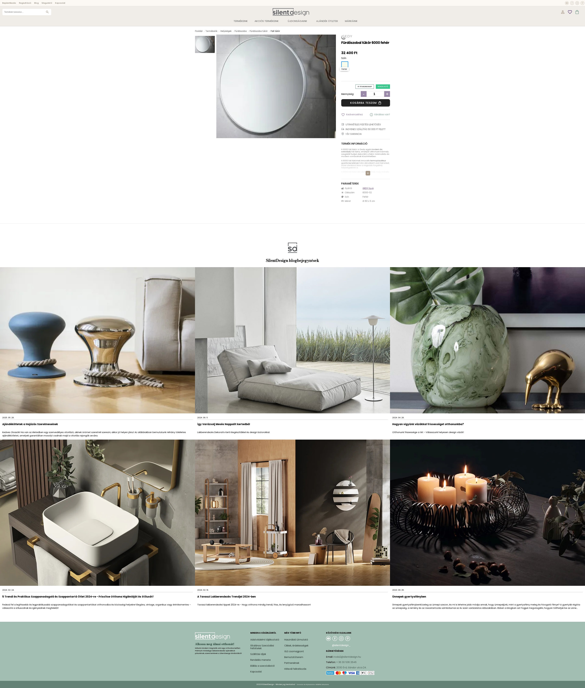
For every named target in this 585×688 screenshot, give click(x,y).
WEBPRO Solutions (322, 684)
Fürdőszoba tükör (259, 31)
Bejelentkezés (9, 3)
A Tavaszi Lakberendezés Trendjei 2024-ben (226, 596)
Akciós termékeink (267, 21)
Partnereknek (291, 663)
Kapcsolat (60, 3)
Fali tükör (275, 31)
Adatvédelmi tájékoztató (264, 639)
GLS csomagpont (294, 651)
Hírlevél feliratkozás (295, 668)
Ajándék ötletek (327, 21)
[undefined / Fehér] (345, 65)
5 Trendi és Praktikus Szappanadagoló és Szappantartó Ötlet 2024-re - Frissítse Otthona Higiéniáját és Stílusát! (78, 596)
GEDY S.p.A (368, 188)
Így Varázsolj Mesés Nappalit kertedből (223, 424)
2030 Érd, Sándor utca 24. (351, 667)
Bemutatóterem (293, 657)
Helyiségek (226, 31)
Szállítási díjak (258, 654)
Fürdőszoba (241, 31)
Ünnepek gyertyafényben (409, 596)
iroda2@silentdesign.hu (347, 657)
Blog (36, 3)
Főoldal (198, 31)
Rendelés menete (260, 659)
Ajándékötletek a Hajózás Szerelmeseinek (30, 424)
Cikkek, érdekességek (296, 645)
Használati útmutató (296, 639)
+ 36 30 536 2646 (346, 662)
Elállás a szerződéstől (262, 665)
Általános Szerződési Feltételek (262, 647)
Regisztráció (25, 3)
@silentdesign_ (341, 645)
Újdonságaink (297, 21)
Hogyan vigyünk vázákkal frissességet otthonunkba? (428, 424)
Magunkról (47, 3)
